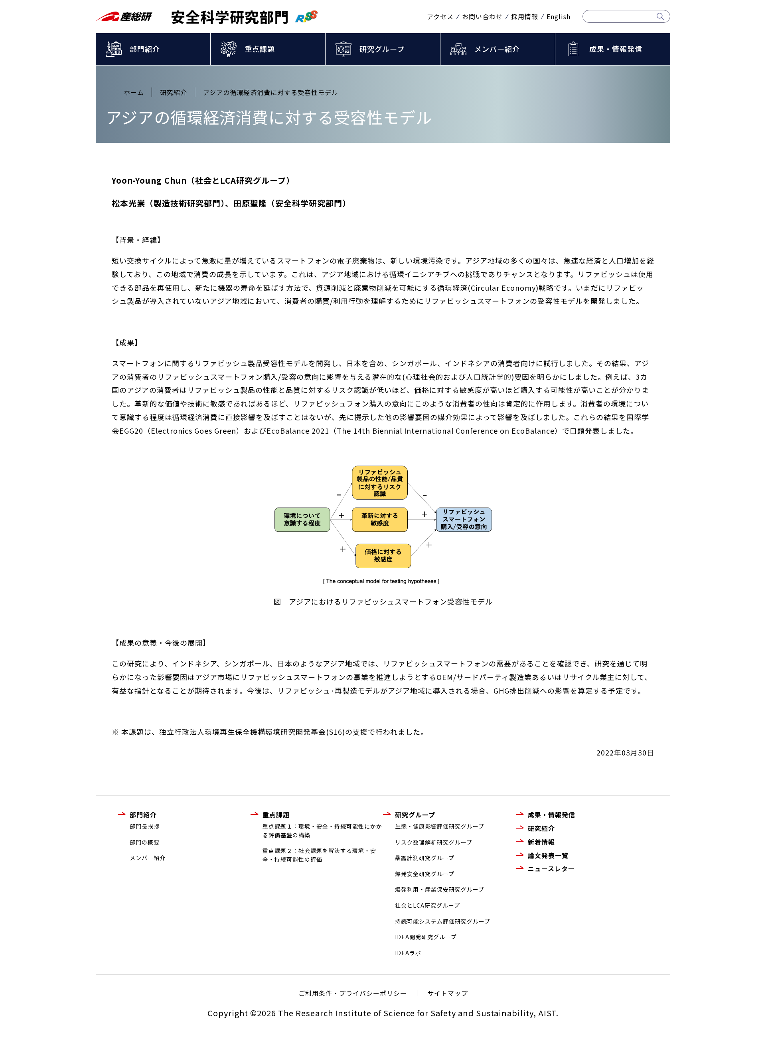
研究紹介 (541, 828)
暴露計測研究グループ (424, 858)
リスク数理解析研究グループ (433, 842)
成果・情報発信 (615, 49)
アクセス (440, 16)
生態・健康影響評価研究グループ (439, 826)
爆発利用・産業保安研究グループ (439, 889)
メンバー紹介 (497, 49)
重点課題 (260, 49)
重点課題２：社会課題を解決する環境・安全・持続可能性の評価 (319, 855)
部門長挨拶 (145, 826)
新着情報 (541, 842)
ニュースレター (551, 868)
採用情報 (524, 16)
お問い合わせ (482, 16)
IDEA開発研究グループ (426, 937)
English (559, 16)
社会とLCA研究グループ (427, 905)
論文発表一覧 (548, 855)
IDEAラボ (408, 953)
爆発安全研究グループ (424, 874)
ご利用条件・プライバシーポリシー (352, 993)
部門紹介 (145, 49)
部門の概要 (145, 842)
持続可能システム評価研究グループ (442, 921)
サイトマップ (447, 993)
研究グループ (382, 49)
